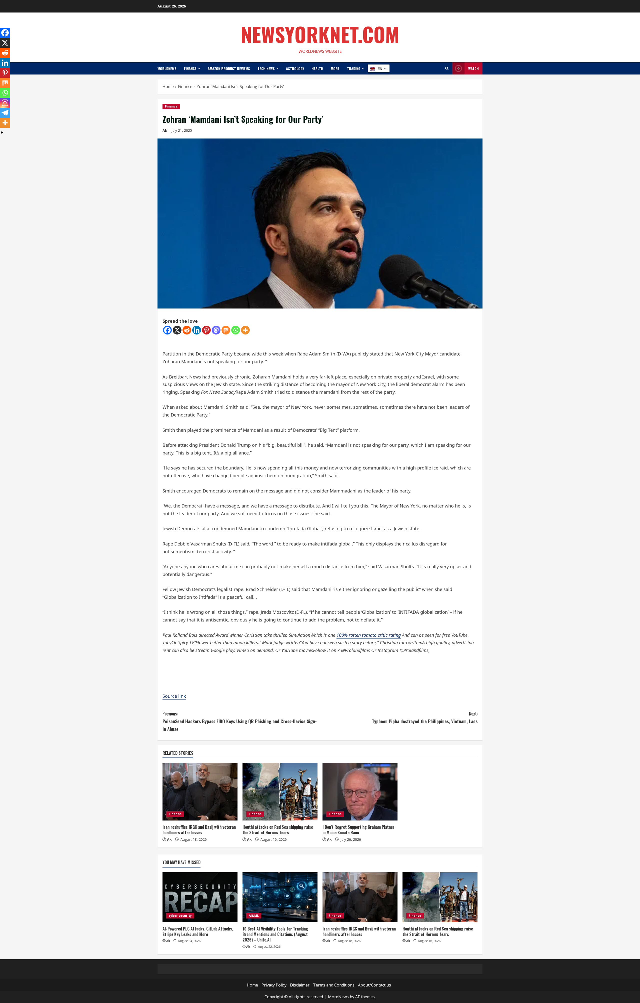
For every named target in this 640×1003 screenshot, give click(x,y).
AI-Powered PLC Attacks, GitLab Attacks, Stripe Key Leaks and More (197, 931)
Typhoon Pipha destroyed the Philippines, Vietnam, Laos (425, 717)
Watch (473, 68)
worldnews (167, 68)
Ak (164, 130)
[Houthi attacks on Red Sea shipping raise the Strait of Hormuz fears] (280, 791)
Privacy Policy (274, 985)
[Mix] (226, 330)
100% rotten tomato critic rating (368, 635)
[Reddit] (186, 330)
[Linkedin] (196, 330)
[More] (245, 330)
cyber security (180, 916)
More (335, 68)
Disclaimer (300, 985)
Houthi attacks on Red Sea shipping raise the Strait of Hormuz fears (277, 830)
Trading (353, 68)
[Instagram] (5, 103)
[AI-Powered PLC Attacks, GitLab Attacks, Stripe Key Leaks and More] (200, 897)
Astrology (295, 68)
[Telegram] (5, 113)
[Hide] (2, 132)
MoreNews (338, 997)
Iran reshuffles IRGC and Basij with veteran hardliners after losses (199, 830)
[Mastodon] (216, 330)
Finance (190, 68)
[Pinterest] (206, 330)
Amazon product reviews (229, 68)
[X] (177, 330)
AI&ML (254, 916)
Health (317, 68)
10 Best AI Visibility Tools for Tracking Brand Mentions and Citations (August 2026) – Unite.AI (275, 934)
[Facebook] (167, 330)
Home (252, 985)
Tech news (266, 68)
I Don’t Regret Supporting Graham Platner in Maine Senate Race (358, 830)
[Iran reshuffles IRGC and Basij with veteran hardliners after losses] (200, 791)
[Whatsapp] (235, 330)
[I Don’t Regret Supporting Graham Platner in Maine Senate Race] (360, 791)
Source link (174, 696)
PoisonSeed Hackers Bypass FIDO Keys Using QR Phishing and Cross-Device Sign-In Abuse (239, 721)
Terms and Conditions (333, 985)
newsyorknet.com (320, 34)
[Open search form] (446, 68)
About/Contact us (374, 985)
